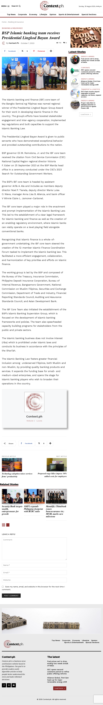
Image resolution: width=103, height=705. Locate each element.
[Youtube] (14, 685)
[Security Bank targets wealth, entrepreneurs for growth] (12, 496)
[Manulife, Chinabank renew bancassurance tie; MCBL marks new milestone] (56, 496)
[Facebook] (4, 685)
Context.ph (14, 43)
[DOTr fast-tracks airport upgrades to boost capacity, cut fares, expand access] (75, 93)
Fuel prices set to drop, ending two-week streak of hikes (90, 60)
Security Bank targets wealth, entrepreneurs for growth (12, 510)
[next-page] (8, 525)
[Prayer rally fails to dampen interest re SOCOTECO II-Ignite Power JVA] (75, 104)
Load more (85, 114)
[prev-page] (3, 525)
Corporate (85, 67)
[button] (16, 6)
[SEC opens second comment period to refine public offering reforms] (75, 70)
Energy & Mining (87, 56)
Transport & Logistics (90, 89)
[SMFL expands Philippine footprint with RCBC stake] (34, 496)
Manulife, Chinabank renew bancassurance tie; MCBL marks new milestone (56, 511)
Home (4, 22)
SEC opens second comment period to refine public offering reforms (90, 71)
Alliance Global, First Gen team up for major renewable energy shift (90, 83)
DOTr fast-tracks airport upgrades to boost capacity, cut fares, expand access (91, 94)
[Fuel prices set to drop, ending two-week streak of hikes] (75, 59)
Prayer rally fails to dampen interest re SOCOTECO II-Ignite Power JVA (88, 105)
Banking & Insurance (16, 22)
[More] (51, 51)
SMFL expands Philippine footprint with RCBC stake (33, 509)
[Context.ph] (4, 43)
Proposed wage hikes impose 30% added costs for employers (52, 475)
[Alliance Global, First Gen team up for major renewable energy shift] (75, 81)
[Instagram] (9, 685)
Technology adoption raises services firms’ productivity (17, 475)
